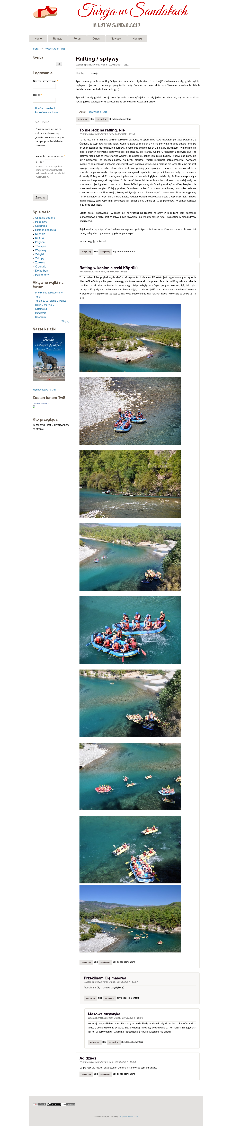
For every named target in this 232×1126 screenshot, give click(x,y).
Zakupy (39, 258)
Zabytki (39, 254)
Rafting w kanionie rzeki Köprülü (108, 267)
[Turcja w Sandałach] (34, 407)
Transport (41, 246)
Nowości (116, 38)
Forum (77, 38)
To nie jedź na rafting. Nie (102, 130)
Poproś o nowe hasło (46, 112)
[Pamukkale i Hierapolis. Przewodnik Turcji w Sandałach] (49, 380)
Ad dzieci (87, 1058)
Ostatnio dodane (45, 218)
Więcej (65, 321)
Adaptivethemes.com (128, 1116)
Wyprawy (40, 250)
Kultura (39, 238)
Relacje (57, 38)
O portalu (40, 266)
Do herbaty (41, 270)
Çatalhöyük (41, 309)
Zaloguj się (82, 119)
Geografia (41, 226)
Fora (36, 48)
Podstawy (41, 222)
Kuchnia (40, 234)
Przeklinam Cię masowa (105, 978)
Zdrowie (40, 262)
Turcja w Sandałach (132, 11)
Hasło (37, 94)
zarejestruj (101, 119)
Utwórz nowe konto (45, 108)
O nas (96, 38)
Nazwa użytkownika (46, 81)
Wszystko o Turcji (55, 48)
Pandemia (40, 313)
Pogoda (40, 242)
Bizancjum (41, 317)
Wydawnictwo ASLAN (44, 389)
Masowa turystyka (104, 1014)
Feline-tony (42, 274)
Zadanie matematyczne (51, 156)
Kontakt (137, 38)
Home (38, 38)
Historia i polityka (45, 230)
